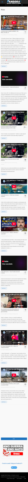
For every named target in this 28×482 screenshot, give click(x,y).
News (5, 89)
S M (1, 198)
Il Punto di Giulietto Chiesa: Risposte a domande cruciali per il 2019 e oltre (8, 127)
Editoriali (7, 162)
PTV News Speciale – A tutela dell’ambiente (10, 87)
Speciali (11, 89)
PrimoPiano (15, 34)
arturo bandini (3, 162)
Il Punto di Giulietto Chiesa (8, 130)
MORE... (14, 438)
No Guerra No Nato (8, 313)
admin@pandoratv (4, 349)
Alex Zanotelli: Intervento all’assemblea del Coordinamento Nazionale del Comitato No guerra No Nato (10, 310)
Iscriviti (15, 467)
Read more (4, 66)
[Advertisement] (14, 422)
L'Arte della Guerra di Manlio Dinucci (8, 198)
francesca (2, 34)
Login (25, 478)
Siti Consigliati (19, 478)
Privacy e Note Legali (10, 478)
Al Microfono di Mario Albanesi (8, 34)
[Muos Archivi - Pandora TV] (13, 1)
